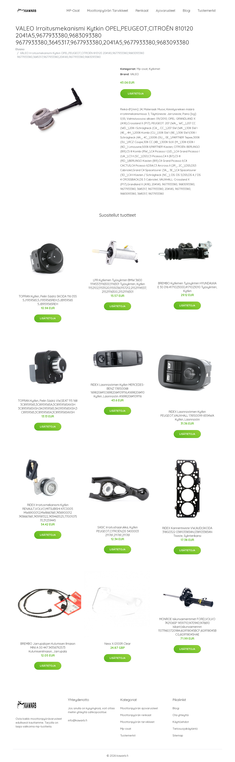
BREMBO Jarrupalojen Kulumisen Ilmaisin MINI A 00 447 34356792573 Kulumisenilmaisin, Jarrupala (47, 647)
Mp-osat (142, 69)
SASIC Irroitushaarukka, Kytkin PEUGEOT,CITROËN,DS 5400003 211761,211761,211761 (117, 531)
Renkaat (142, 10)
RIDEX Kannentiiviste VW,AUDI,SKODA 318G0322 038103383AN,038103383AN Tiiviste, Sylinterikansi (187, 532)
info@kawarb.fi (77, 720)
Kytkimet (154, 69)
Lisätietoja (136, 93)
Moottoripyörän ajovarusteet (139, 708)
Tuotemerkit (207, 10)
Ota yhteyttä (181, 715)
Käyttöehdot (181, 722)
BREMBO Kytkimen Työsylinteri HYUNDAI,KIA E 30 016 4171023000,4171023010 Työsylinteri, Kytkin (187, 287)
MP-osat (73, 10)
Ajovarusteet (165, 10)
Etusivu (20, 49)
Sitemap (178, 735)
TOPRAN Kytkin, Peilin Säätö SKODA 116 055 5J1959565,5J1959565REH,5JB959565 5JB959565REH (48, 300)
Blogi (186, 10)
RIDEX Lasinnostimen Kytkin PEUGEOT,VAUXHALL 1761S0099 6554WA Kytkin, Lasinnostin (187, 415)
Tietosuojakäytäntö (185, 728)
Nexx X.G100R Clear (117, 643)
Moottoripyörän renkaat (135, 715)
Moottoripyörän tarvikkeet (107, 10)
